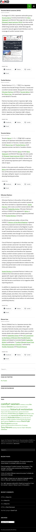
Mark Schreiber (4, 415)
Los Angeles (20, 413)
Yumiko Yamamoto (8, 347)
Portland (18, 419)
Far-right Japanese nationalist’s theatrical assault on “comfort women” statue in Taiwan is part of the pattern (17, 484)
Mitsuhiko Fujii (4, 417)
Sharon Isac (8, 94)
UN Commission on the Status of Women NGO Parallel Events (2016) (17, 338)
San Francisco (5, 421)
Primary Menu (34, 6)
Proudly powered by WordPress (8, 529)
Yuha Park (19, 427)
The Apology (25, 425)
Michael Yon (22, 415)
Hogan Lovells (4, 411)
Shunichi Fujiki (14, 423)
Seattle (11, 421)
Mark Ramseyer (10, 507)
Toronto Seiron (6, 18)
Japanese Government (23, 411)
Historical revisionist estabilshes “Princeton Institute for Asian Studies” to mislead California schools (17, 462)
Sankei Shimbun (11, 216)
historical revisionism (21, 409)
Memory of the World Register (17, 222)
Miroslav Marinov (7, 92)
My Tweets (4, 380)
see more (16, 443)
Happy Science (16, 406)
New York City (27, 417)
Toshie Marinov (6, 80)
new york (22, 417)
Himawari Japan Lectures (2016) (12, 22)
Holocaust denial (11, 411)
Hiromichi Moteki (24, 406)
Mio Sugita (30, 415)
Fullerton (3, 407)
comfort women (10, 403)
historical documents (5, 409)
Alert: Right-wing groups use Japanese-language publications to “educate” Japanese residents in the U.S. (17, 479)
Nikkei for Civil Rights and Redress (8, 419)
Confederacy (23, 404)
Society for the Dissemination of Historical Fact (11, 425)
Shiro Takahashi (17, 421)
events (27, 404)
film (30, 404)
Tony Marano (6, 427)
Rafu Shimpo (28, 419)
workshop (14, 427)
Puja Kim (23, 419)
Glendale (10, 407)
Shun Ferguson (6, 423)
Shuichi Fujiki (25, 421)
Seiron (9, 138)
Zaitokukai (4, 429)
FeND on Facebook (7, 388)
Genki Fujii (14, 510)
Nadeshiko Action (13, 209)
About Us (8, 497)
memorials (14, 415)
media (9, 415)
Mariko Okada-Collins (29, 413)
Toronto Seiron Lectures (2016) (11, 10)
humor (16, 411)
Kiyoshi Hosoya (22, 347)
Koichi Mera (12, 413)
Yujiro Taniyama (26, 427)
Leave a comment (5, 12)
